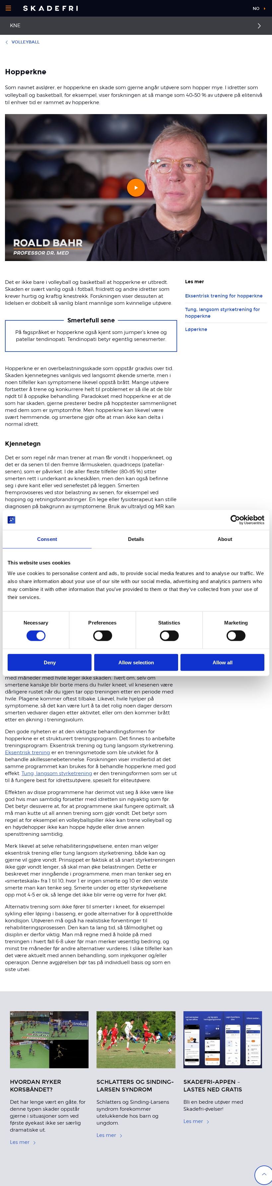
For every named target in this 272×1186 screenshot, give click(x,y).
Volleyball (25, 42)
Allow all (223, 662)
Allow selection (136, 662)
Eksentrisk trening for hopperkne (224, 296)
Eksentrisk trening (27, 753)
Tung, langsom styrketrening (57, 773)
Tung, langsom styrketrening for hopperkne (222, 313)
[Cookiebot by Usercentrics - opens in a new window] (235, 520)
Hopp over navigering (222, 10)
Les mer (20, 1142)
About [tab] (225, 539)
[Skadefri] (50, 8)
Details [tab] (136, 539)
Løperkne (196, 329)
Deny (50, 662)
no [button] (256, 8)
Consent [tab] (47, 539)
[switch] (102, 635)
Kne (15, 26)
